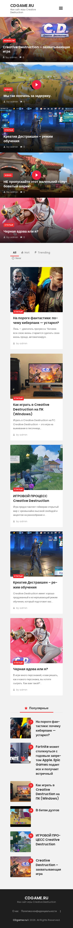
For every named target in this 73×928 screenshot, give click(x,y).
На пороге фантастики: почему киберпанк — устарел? (36, 320)
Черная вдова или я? (21, 231)
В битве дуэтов (47, 810)
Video (8, 89)
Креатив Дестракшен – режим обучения (28, 138)
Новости (9, 40)
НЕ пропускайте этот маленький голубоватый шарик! (35, 183)
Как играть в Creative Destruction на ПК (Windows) (31, 409)
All (14, 252)
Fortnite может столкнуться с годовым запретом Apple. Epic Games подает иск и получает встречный (48, 760)
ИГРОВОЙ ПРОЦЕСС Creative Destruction (31, 498)
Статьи (9, 130)
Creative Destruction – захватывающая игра (36, 49)
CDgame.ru (20, 920)
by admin (11, 57)
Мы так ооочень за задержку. (27, 96)
